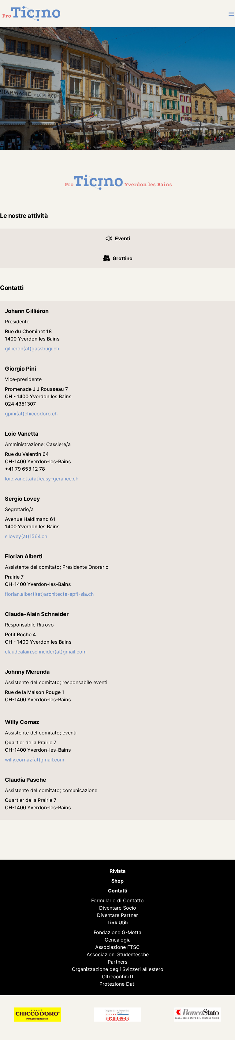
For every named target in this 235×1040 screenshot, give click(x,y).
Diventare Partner (117, 915)
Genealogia (118, 940)
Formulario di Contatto (117, 900)
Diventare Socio (117, 908)
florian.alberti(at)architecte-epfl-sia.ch (49, 594)
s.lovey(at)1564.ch (26, 536)
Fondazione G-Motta (117, 932)
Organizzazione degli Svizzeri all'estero (117, 969)
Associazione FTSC (117, 947)
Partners (117, 962)
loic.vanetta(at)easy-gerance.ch (41, 479)
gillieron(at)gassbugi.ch (32, 348)
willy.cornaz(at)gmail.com (34, 760)
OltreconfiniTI (117, 976)
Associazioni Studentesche (118, 954)
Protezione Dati (117, 984)
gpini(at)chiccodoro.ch (31, 413)
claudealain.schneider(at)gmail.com (46, 652)
